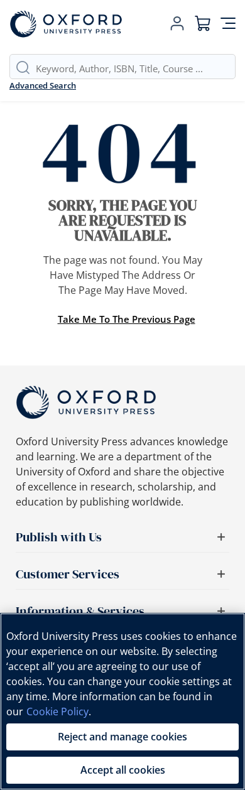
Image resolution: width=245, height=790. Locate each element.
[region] (122, 701)
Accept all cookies (122, 770)
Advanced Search (42, 85)
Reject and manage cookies (122, 737)
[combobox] (135, 68)
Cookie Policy (57, 711)
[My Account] (177, 24)
